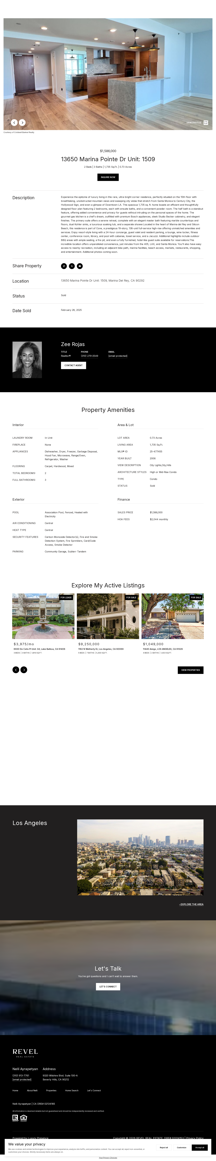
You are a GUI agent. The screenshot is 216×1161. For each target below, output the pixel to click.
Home (15, 1090)
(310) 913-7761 (20, 1075)
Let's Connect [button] (108, 986)
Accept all (199, 1147)
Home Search (71, 1090)
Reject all (164, 1147)
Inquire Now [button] (108, 177)
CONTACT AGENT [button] (74, 365)
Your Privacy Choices (108, 1158)
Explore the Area (192, 904)
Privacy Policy (195, 1138)
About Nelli (32, 1090)
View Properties (190, 670)
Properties (51, 1090)
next (22, 122)
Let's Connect (94, 1090)
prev (14, 122)
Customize (181, 1147)
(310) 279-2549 (89, 355)
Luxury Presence (38, 1138)
